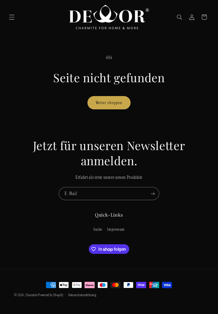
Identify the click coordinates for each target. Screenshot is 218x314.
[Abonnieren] (153, 193)
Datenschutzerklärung (82, 295)
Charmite (31, 295)
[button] (12, 17)
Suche (97, 229)
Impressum (116, 229)
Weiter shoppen (109, 102)
